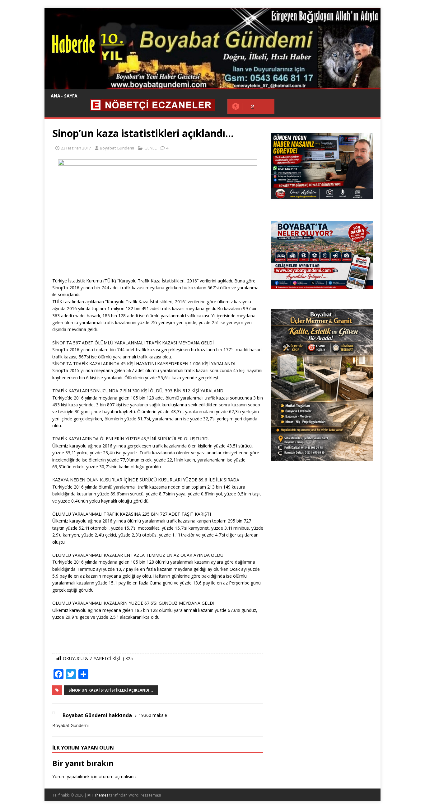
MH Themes (97, 795)
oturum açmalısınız (118, 776)
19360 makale (153, 715)
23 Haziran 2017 (76, 148)
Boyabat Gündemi (117, 148)
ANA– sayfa (64, 96)
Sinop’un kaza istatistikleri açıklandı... (110, 690)
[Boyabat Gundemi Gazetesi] (212, 86)
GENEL (150, 148)
